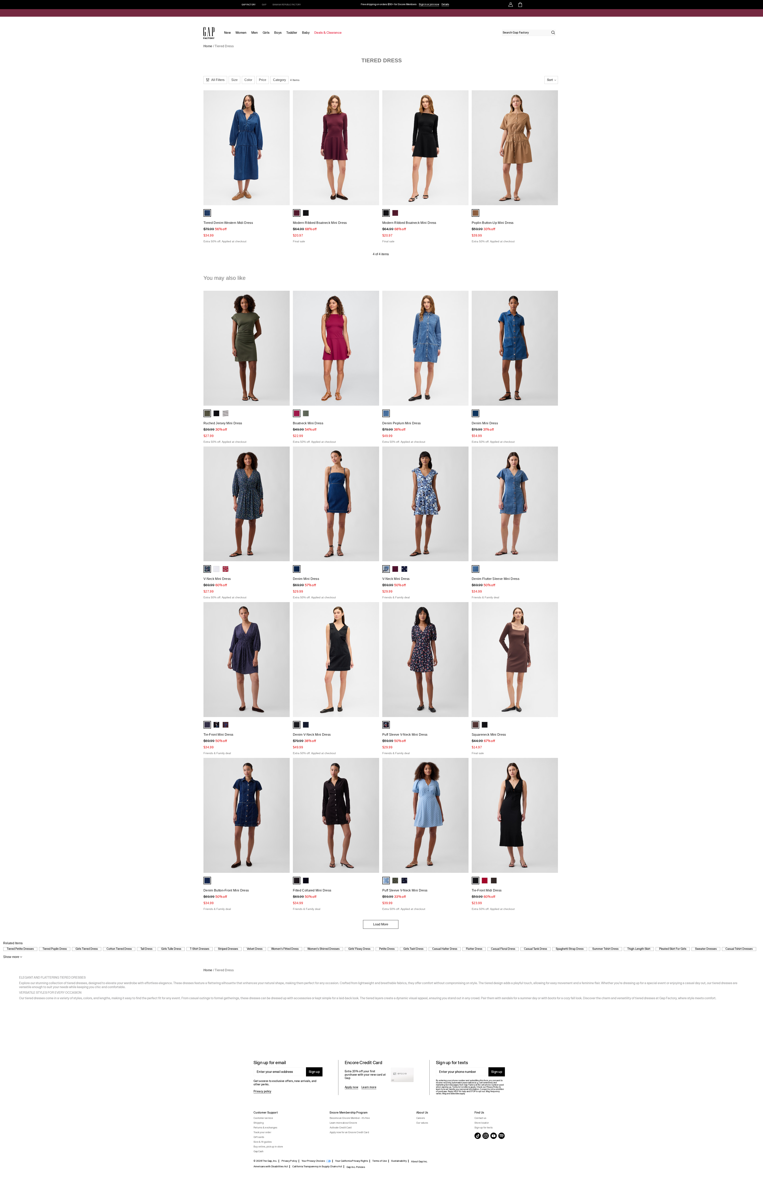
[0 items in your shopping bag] (520, 4)
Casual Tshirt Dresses (739, 948)
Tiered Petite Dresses (20, 948)
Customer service (263, 1118)
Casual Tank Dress (535, 948)
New (227, 33)
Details (445, 4)
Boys (278, 33)
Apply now (351, 1087)
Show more (11, 957)
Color (248, 80)
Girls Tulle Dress (171, 948)
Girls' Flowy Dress (359, 948)
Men (254, 33)
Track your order (262, 1132)
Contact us (480, 1118)
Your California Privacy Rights (351, 1161)
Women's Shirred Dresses (323, 948)
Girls (266, 33)
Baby (306, 33)
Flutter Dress (474, 948)
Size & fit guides (263, 1142)
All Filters (218, 80)
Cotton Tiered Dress (119, 948)
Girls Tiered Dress (87, 948)
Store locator (481, 1122)
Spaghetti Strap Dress (570, 948)
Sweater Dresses (706, 948)
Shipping (259, 1122)
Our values (422, 1122)
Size (234, 80)
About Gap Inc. (419, 1161)
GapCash (259, 1151)
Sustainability (399, 1161)
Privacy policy (262, 1091)
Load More (380, 924)
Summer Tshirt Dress (605, 948)
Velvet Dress (254, 948)
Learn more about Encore (343, 1122)
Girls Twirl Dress (413, 948)
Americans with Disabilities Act (271, 1166)
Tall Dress (146, 948)
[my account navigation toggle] (510, 4)
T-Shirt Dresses (199, 948)
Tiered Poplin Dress (55, 948)
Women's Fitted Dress (285, 948)
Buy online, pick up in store (268, 1146)
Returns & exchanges (265, 1127)
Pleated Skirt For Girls (672, 948)
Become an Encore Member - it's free (350, 1118)
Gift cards (259, 1137)
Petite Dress (387, 948)
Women (241, 33)
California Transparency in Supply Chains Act (317, 1166)
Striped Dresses (228, 948)
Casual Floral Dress (503, 948)
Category (279, 80)
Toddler (291, 33)
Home (207, 46)
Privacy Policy (289, 1161)
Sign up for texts (483, 1127)
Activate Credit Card (341, 1127)
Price (262, 80)
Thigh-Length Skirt (638, 948)
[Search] (553, 32)
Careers (420, 1118)
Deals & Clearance (328, 33)
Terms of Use (379, 1161)
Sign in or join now (429, 4)
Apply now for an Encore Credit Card (349, 1132)
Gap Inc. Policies (356, 1167)
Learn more (368, 1087)
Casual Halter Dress (444, 948)
